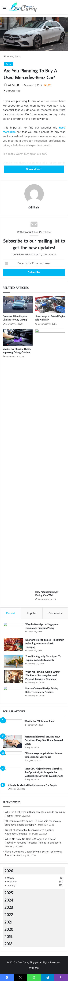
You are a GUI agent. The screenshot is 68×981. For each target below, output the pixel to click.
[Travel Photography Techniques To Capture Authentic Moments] (13, 661)
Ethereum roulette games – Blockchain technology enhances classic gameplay (44, 643)
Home (9, 56)
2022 (9, 914)
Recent (10, 613)
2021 (8, 921)
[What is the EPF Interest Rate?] (12, 725)
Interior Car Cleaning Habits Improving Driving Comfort (17, 350)
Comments (55, 613)
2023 (9, 907)
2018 (9, 943)
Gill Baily (12, 85)
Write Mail (34, 967)
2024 (9, 899)
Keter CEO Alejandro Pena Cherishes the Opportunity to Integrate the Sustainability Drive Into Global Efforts (44, 772)
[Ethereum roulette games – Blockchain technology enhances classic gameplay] (13, 644)
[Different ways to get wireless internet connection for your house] (12, 757)
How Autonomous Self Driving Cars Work (46, 593)
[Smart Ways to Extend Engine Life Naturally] (50, 304)
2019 (8, 936)
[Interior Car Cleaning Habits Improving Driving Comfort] (18, 337)
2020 (9, 929)
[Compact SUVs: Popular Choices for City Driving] (18, 304)
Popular (31, 613)
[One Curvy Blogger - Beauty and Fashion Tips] (23, 7)
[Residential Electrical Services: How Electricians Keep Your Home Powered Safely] (12, 741)
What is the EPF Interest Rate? (40, 721)
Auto (17, 56)
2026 (9, 870)
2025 (9, 892)
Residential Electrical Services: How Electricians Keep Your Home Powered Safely (44, 740)
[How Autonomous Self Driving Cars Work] (50, 459)
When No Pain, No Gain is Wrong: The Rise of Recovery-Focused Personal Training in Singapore (42, 675)
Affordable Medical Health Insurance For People (32, 785)
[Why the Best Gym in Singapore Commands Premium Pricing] (13, 629)
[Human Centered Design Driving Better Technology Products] (13, 693)
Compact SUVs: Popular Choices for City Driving (15, 318)
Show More (33, 169)
